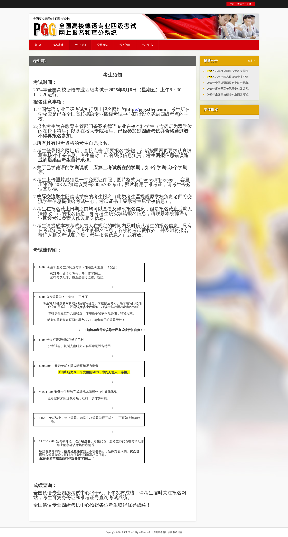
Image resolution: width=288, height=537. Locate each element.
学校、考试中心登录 (240, 4)
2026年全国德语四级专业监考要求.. (228, 82)
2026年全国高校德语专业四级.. (231, 76)
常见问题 (125, 44)
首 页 (38, 44)
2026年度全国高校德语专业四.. (231, 71)
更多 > (251, 60)
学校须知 (102, 44)
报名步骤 (58, 44)
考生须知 (80, 44)
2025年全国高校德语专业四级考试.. (228, 94)
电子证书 (147, 44)
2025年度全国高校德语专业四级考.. (228, 88)
